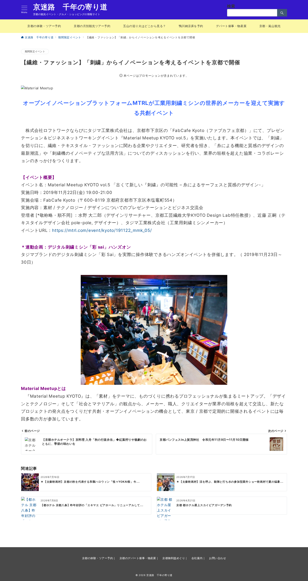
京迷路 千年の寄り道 (70, 7)
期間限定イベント (35, 51)
